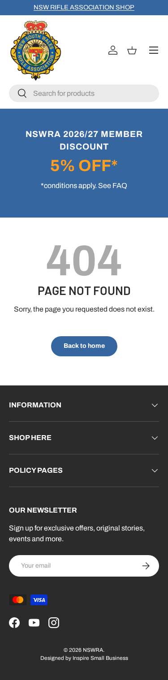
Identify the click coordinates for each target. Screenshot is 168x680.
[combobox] (84, 93)
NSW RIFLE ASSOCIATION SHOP (84, 7)
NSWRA (93, 650)
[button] (133, 50)
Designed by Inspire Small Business (84, 658)
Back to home (84, 345)
